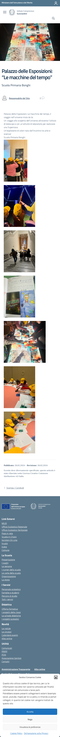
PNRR (4, 651)
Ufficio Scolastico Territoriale (14, 530)
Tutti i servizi (7, 599)
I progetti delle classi (11, 612)
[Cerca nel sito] (53, 18)
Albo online (7, 638)
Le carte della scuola (11, 573)
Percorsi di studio (9, 596)
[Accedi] (55, 3)
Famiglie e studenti (10, 592)
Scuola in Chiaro (9, 536)
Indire (4, 546)
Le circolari (6, 631)
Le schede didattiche (11, 615)
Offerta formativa (10, 609)
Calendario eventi (10, 635)
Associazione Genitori (11, 658)
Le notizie (6, 628)
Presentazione (8, 559)
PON (4, 654)
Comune (5, 550)
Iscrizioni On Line (9, 540)
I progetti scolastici (10, 619)
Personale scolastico (11, 589)
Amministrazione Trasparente (16, 669)
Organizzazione (9, 576)
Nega (30, 719)
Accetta (30, 711)
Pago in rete (7, 533)
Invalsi (5, 543)
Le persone (7, 566)
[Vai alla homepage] (12, 12)
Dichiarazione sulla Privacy (36, 733)
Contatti (5, 661)
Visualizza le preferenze (30, 727)
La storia (6, 579)
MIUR (4, 523)
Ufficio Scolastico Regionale (14, 526)
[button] (55, 677)
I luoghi (5, 563)
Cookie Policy (16, 733)
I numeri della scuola (11, 569)
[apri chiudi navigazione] (4, 12)
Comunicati (7, 648)
